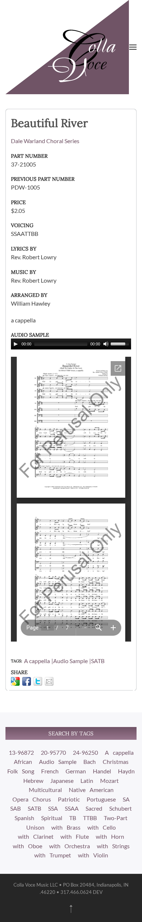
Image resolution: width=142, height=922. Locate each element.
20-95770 (53, 752)
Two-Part (115, 817)
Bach (89, 761)
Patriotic (69, 799)
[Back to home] (67, 47)
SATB (97, 660)
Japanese (62, 780)
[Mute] (106, 344)
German (76, 771)
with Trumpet (52, 855)
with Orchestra (69, 845)
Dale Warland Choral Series (45, 140)
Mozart (109, 780)
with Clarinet (36, 836)
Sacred (94, 808)
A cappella (37, 660)
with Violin (93, 855)
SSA (53, 808)
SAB (15, 808)
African (23, 761)
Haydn (126, 771)
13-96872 (21, 752)
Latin (86, 780)
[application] (71, 343)
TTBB (90, 817)
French (50, 771)
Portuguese (101, 799)
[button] (133, 47)
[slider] (121, 343)
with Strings (113, 845)
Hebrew (33, 780)
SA (126, 799)
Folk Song (20, 771)
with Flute (74, 836)
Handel (102, 771)
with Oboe (27, 845)
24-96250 (85, 752)
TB (72, 817)
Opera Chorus (31, 799)
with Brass (65, 827)
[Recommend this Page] (49, 681)
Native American (91, 789)
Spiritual (51, 817)
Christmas (116, 761)
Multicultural (45, 789)
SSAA (72, 808)
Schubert (120, 808)
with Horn (110, 836)
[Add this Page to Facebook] (26, 681)
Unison (35, 827)
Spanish (24, 817)
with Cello (101, 827)
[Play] (16, 344)
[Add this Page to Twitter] (37, 681)
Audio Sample (70, 660)
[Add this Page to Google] (15, 681)
